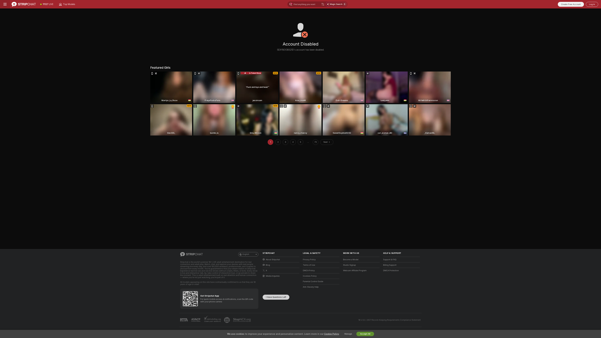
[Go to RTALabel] (184, 320)
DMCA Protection (391, 270)
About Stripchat (273, 260)
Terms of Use (309, 265)
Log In (592, 4)
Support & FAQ (389, 260)
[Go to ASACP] (196, 320)
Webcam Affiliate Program (355, 270)
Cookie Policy (331, 334)
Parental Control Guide (313, 281)
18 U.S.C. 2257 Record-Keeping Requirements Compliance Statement (389, 320)
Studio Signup (349, 265)
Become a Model (350, 260)
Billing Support (389, 265)
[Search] (323, 4)
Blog (268, 265)
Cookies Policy (310, 276)
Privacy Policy (309, 260)
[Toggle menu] (5, 4)
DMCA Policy (309, 270)
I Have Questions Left (276, 297)
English (246, 254)
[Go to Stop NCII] (242, 320)
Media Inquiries (273, 276)
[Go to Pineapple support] (227, 320)
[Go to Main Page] (23, 4)
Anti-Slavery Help (311, 287)
